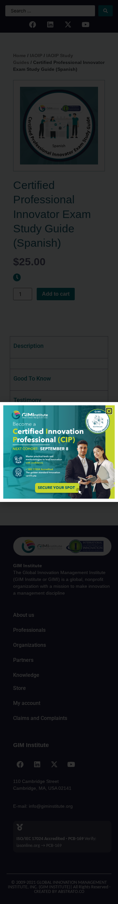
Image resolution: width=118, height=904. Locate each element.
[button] (109, 411)
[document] (59, 452)
